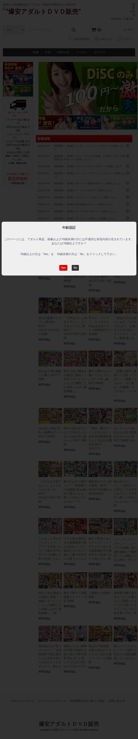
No (75, 267)
